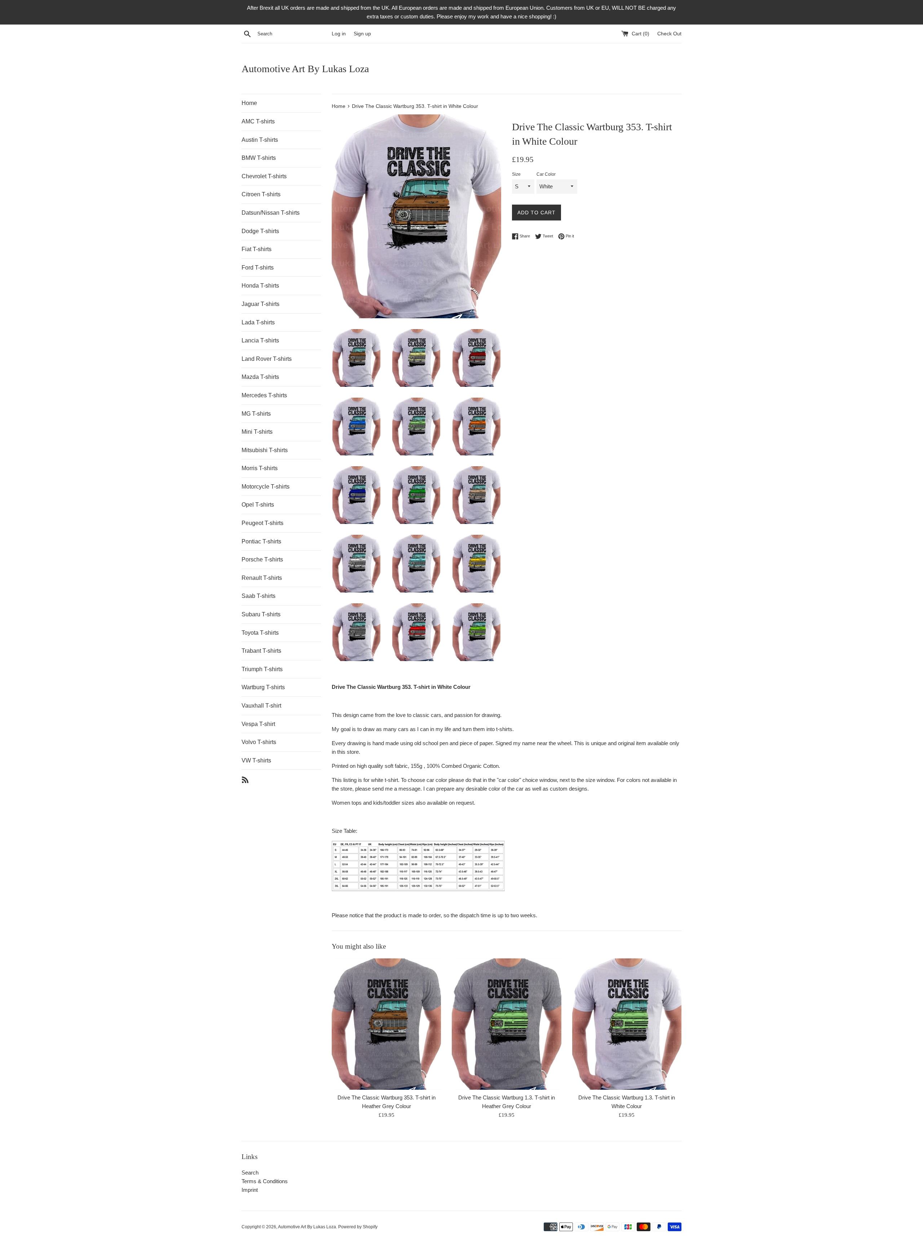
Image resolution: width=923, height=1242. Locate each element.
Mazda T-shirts (260, 377)
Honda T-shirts (260, 286)
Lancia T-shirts (260, 340)
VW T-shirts (256, 760)
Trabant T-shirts (261, 651)
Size (516, 174)
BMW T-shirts (259, 158)
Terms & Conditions (265, 1181)
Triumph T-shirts (262, 669)
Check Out (669, 33)
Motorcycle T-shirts (266, 487)
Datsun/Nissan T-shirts (271, 213)
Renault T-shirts (262, 578)
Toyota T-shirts (260, 633)
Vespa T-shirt (258, 724)
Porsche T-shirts (262, 559)
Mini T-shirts (257, 432)
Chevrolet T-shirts (264, 176)
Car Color (546, 174)
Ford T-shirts (258, 267)
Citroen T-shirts (261, 194)
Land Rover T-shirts (267, 359)
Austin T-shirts (260, 140)
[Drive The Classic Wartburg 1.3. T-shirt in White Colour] (626, 1024)
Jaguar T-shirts (260, 304)
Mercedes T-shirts (264, 395)
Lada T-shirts (258, 322)
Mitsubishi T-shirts (265, 450)
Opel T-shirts (258, 505)
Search (250, 1172)
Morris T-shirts (260, 468)
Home (249, 103)
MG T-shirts (256, 414)
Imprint (250, 1190)
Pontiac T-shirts (261, 541)
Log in (339, 33)
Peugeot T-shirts (262, 523)
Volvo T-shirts (259, 742)
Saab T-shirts (258, 596)
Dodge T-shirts (260, 231)
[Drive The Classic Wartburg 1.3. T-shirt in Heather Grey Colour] (506, 1024)
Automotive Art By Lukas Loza (305, 68)
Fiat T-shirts (256, 249)
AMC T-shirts (258, 121)
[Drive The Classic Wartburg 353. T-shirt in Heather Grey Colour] (386, 1024)
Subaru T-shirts (261, 614)
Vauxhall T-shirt (261, 706)
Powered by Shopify (357, 1226)
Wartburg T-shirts (263, 687)
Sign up (362, 33)
